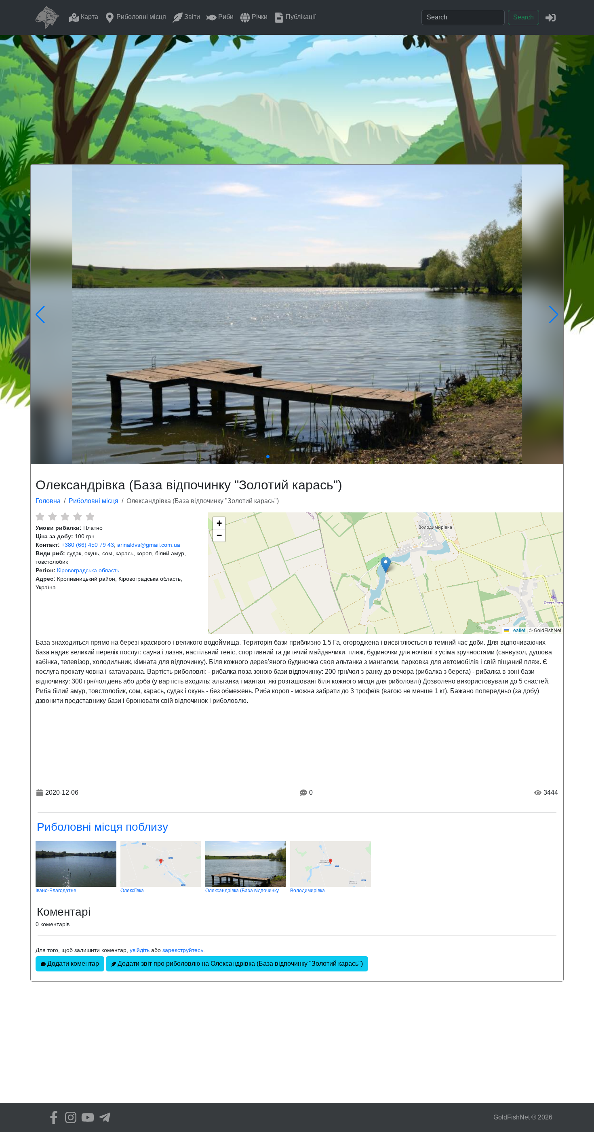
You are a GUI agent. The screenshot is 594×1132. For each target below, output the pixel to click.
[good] (77, 516)
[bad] (40, 516)
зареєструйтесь (182, 950)
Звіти (191, 16)
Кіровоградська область (88, 570)
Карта (88, 16)
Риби (225, 16)
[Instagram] (68, 1117)
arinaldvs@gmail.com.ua (148, 545)
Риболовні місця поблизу (102, 827)
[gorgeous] (90, 516)
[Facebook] (51, 1117)
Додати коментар (72, 963)
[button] (386, 564)
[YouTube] (85, 1117)
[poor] (52, 516)
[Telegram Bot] (102, 1117)
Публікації (300, 16)
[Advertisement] (297, 95)
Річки (259, 16)
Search (523, 17)
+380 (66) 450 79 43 (87, 545)
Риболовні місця (140, 16)
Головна (48, 500)
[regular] (65, 516)
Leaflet (517, 629)
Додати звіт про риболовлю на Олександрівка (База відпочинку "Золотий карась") (239, 963)
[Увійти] (550, 17)
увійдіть (140, 950)
